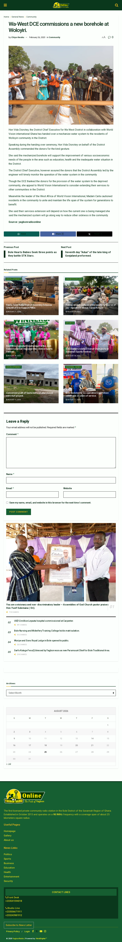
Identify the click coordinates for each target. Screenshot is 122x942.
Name (10, 474)
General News (18, 17)
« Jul (8, 764)
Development (13, 279)
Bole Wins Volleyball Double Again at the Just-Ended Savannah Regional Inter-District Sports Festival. (29, 349)
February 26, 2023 (37, 37)
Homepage (9, 831)
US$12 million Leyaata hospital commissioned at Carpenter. (44, 621)
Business (9, 863)
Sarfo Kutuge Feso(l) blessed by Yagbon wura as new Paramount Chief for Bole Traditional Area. (62, 650)
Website (67, 488)
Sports (10, 323)
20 (76, 745)
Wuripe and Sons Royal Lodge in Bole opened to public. (41, 640)
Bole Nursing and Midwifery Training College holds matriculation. (47, 630)
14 (92, 738)
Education (9, 867)
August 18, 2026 (14, 356)
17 (30, 745)
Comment (12, 434)
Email (10, 488)
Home (6, 17)
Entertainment (11, 876)
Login (27, 931)
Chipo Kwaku (17, 37)
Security (8, 881)
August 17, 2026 (14, 400)
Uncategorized (74, 279)
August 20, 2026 (73, 312)
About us (9, 840)
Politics (8, 854)
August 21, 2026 (14, 312)
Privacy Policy (13, 931)
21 (92, 745)
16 (14, 745)
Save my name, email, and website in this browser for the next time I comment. (50, 502)
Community (31, 17)
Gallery (7, 835)
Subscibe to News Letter (19, 925)
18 (45, 745)
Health (7, 872)
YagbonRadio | (19, 939)
